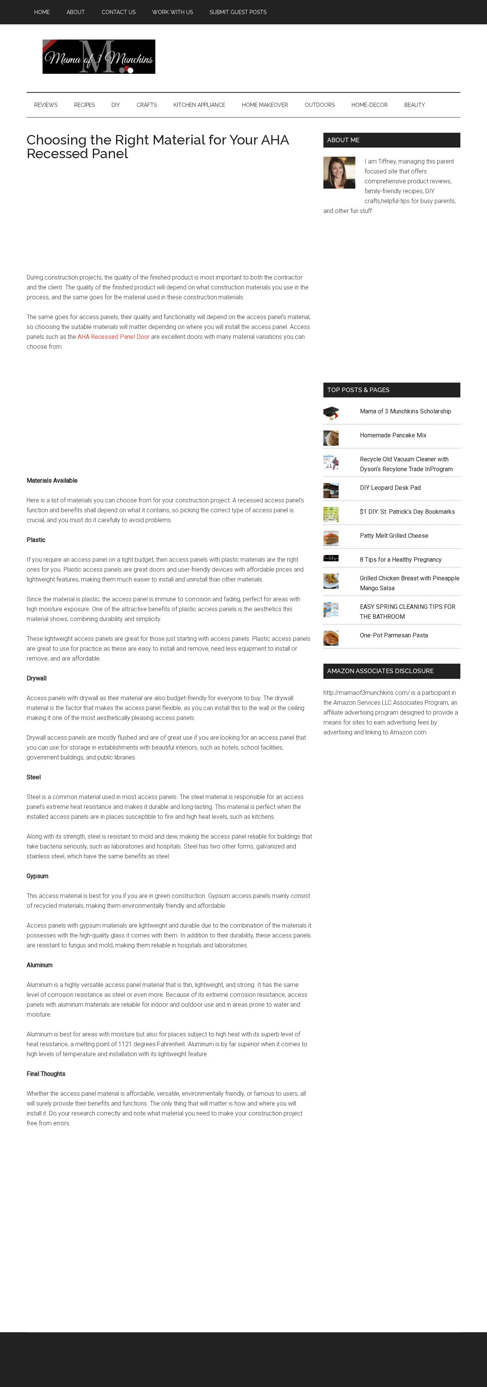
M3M (99, 57)
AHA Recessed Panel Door (113, 336)
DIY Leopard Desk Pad (390, 487)
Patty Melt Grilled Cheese (394, 535)
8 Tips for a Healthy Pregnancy (401, 559)
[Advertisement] (321, 57)
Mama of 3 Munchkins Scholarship (405, 411)
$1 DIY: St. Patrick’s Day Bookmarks (407, 511)
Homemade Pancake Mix (393, 435)
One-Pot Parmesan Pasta (394, 635)
